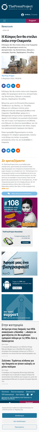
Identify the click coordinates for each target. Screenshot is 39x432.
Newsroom (7, 26)
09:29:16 (18, 78)
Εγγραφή (34, 14)
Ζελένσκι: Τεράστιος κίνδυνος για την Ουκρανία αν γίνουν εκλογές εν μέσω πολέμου (18, 363)
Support (32, 20)
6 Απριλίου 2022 (8, 78)
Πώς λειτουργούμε (17, 392)
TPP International (8, 394)
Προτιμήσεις (19, 427)
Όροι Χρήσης (20, 394)
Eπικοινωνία (30, 392)
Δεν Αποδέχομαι (20, 421)
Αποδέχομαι (19, 415)
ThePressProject (20, 6)
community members (24, 9)
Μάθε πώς (5, 188)
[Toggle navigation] (4, 21)
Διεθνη (5, 30)
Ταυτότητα (5, 392)
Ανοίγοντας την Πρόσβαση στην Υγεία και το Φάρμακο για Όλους (17, 398)
